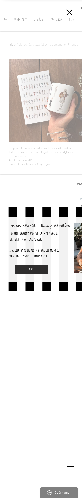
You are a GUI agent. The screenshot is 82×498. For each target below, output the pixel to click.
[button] (69, 12)
